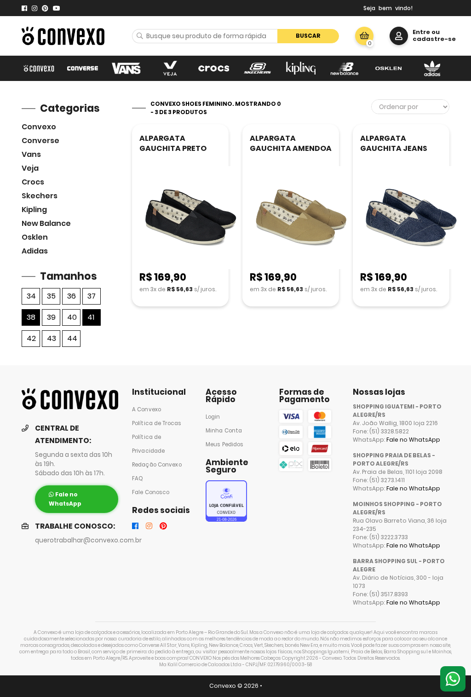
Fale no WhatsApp (413, 440)
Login (213, 417)
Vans (31, 154)
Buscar (308, 36)
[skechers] (257, 68)
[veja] (170, 68)
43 (51, 338)
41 (90, 317)
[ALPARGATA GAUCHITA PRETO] (190, 218)
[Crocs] (213, 68)
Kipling (34, 209)
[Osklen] (388, 68)
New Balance (46, 223)
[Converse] (82, 68)
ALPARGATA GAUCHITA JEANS (393, 143)
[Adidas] (432, 68)
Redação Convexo (157, 464)
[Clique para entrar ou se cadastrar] (399, 36)
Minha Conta (224, 430)
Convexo (39, 126)
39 (51, 317)
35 (51, 296)
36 (71, 296)
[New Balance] (344, 68)
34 (31, 296)
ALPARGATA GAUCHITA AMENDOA (291, 143)
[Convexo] (39, 68)
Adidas (35, 251)
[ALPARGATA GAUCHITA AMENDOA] (301, 218)
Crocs (33, 182)
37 (91, 296)
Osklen (35, 237)
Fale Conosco (150, 492)
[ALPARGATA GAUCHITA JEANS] (411, 218)
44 (72, 338)
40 (72, 317)
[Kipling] (301, 68)
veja (30, 168)
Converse (40, 140)
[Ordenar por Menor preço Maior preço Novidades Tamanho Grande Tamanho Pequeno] (410, 106)
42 (31, 338)
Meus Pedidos (224, 444)
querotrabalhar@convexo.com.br (88, 540)
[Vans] (126, 68)
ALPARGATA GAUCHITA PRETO (173, 143)
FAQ (137, 478)
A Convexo (146, 409)
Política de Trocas (156, 423)
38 (31, 317)
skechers (39, 195)
